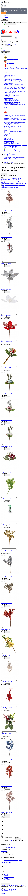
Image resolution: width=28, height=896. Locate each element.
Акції (5, 881)
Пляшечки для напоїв (9, 137)
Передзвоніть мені (5, 849)
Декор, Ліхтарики (8, 155)
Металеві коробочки (9, 141)
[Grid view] (2, 177)
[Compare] (4, 189)
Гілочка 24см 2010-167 (6, 263)
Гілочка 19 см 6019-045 (6, 629)
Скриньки (6, 122)
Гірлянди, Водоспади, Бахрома (11, 73)
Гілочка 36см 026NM (6, 655)
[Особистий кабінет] (14, 2)
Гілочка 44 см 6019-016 (6, 759)
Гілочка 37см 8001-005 (6, 498)
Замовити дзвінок (15, 50)
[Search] (16, 38)
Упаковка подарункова (9, 145)
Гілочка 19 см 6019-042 (6, 550)
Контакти (6, 878)
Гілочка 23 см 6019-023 (6, 211)
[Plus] (16, 314)
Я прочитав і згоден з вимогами (12, 840)
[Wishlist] (2, 189)
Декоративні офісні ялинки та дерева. (13, 85)
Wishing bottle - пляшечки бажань (12, 143)
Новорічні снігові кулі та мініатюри (13, 80)
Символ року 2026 (8, 98)
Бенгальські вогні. (8, 110)
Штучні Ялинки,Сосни (9, 77)
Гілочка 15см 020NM (6, 367)
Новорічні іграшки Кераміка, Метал (13, 81)
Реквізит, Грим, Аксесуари (10, 158)
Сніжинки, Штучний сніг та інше (12, 106)
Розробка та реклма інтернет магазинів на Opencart (14, 885)
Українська (12, 24)
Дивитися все (10, 90)
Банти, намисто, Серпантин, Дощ (12, 102)
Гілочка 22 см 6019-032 (6, 393)
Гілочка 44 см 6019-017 (6, 786)
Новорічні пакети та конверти (11, 100)
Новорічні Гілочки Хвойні (13, 88)
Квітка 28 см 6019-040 (6, 315)
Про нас (6, 17)
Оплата (10, 840)
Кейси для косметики (9, 142)
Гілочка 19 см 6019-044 (6, 603)
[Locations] (2, 6)
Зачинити (3, 13)
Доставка (6, 15)
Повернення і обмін (9, 877)
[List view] (1, 177)
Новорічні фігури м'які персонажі (12, 79)
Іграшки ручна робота (9, 108)
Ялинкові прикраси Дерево (10, 99)
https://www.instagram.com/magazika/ (13, 860)
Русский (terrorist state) (21, 22)
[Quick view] (1, 189)
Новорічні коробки (8, 83)
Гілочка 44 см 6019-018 (6, 812)
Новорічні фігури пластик (10, 94)
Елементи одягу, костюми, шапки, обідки (14, 157)
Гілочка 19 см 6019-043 (6, 576)
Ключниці (6, 130)
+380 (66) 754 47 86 (11, 44)
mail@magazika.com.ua (6, 862)
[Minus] (1, 314)
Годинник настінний (9, 115)
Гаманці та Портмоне (9, 124)
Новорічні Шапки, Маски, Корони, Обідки (14, 104)
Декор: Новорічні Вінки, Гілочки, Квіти (14, 84)
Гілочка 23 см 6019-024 (6, 237)
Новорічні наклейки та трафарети (12, 103)
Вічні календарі (7, 133)
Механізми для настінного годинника (13, 131)
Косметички (7, 127)
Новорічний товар (8, 162)
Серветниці (6, 135)
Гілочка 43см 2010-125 (6, 524)
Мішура (6, 107)
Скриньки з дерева (14, 122)
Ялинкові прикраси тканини (11, 92)
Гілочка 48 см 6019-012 (6, 681)
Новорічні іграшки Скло (10, 75)
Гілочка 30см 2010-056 (6, 707)
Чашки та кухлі (7, 129)
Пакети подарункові (9, 146)
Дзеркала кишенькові (9, 139)
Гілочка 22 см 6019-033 (6, 420)
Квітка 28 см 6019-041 (6, 341)
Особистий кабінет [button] (5, 26)
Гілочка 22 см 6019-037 (6, 472)
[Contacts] (5, 6)
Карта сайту (7, 879)
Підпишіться (18, 838)
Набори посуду (7, 138)
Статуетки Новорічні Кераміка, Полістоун (14, 91)
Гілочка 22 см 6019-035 (6, 446)
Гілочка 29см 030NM (6, 733)
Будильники (7, 119)
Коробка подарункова (21, 145)
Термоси (6, 134)
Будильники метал (14, 119)
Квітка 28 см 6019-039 (6, 289)
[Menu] (1, 4)
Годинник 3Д (7, 118)
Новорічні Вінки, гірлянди (10, 87)
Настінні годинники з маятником (16, 116)
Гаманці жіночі (18, 124)
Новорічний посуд (8, 76)
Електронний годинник (10, 150)
